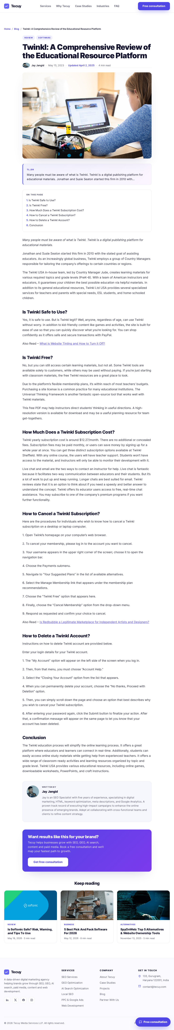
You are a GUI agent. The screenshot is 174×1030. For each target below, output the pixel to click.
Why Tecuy (63, 6)
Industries (103, 6)
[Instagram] (32, 1000)
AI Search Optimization (75, 988)
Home (7, 29)
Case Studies (83, 6)
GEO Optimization (72, 982)
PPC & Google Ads (72, 999)
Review (28, 38)
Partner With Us (109, 999)
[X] (15, 1000)
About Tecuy (107, 977)
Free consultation (154, 6)
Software (44, 38)
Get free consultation (48, 862)
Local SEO (67, 994)
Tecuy (16, 6)
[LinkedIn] (7, 1000)
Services (45, 6)
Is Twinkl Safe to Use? (42, 200)
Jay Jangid (37, 65)
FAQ (116, 6)
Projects (105, 988)
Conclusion (36, 225)
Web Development (73, 1005)
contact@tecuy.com (154, 986)
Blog (16, 29)
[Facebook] (23, 1000)
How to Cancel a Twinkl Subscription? (52, 215)
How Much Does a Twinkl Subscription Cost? (56, 210)
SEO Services (69, 977)
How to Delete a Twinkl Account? (49, 220)
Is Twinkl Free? (38, 205)
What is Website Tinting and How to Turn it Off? (72, 343)
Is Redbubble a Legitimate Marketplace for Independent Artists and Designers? (94, 622)
